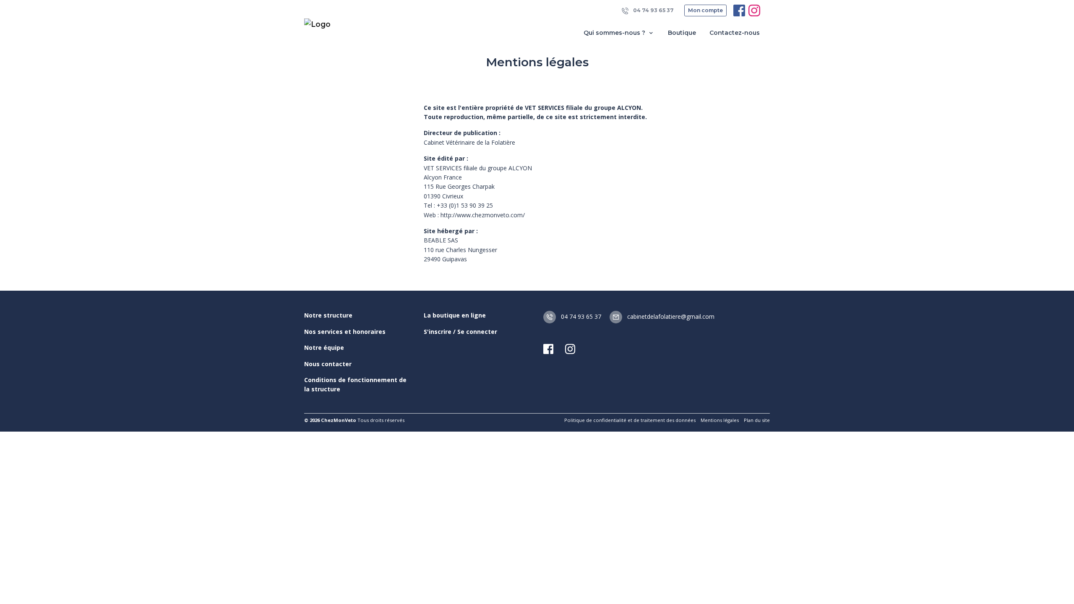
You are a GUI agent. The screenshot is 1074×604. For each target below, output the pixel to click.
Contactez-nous (734, 32)
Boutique (682, 32)
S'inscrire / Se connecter (460, 332)
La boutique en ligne (455, 315)
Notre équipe (324, 347)
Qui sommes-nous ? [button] (615, 32)
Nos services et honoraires (345, 332)
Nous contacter (328, 364)
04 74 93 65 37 (653, 10)
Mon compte (705, 10)
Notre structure (328, 315)
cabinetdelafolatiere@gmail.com (670, 316)
